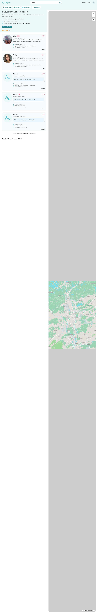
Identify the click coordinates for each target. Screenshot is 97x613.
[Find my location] (93, 19)
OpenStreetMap (90, 610)
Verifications (26, 7)
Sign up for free (7, 26)
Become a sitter (86, 2)
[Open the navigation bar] (93, 2)
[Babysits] (6, 2)
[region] (72, 311)
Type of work (7, 7)
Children (17, 7)
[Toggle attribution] (94, 610)
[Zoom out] (93, 16)
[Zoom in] (93, 13)
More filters (37, 7)
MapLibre (84, 610)
